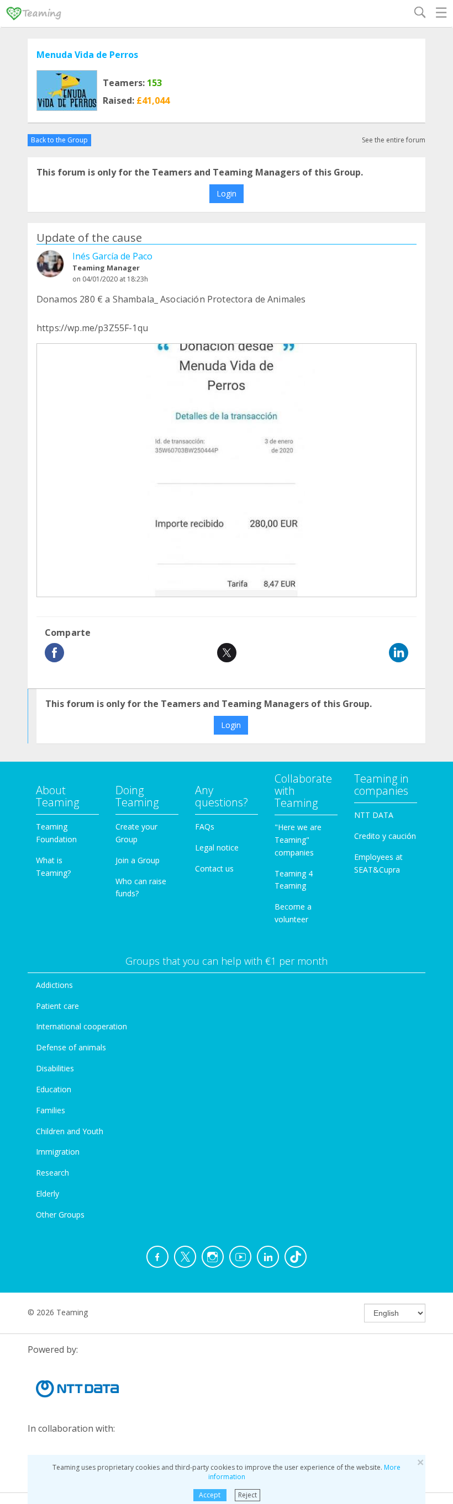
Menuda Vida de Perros (87, 55)
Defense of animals (71, 1047)
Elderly (47, 1193)
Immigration (58, 1151)
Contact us (214, 868)
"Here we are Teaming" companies (298, 840)
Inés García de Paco (112, 256)
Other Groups (60, 1214)
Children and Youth (69, 1131)
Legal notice (217, 847)
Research (52, 1172)
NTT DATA (373, 815)
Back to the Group (59, 140)
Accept (209, 1495)
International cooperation (81, 1026)
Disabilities (55, 1068)
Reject (247, 1495)
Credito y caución (385, 836)
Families (50, 1110)
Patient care (57, 1006)
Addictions (54, 985)
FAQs (204, 826)
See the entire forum (393, 140)
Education (53, 1089)
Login (226, 193)
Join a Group (137, 860)
